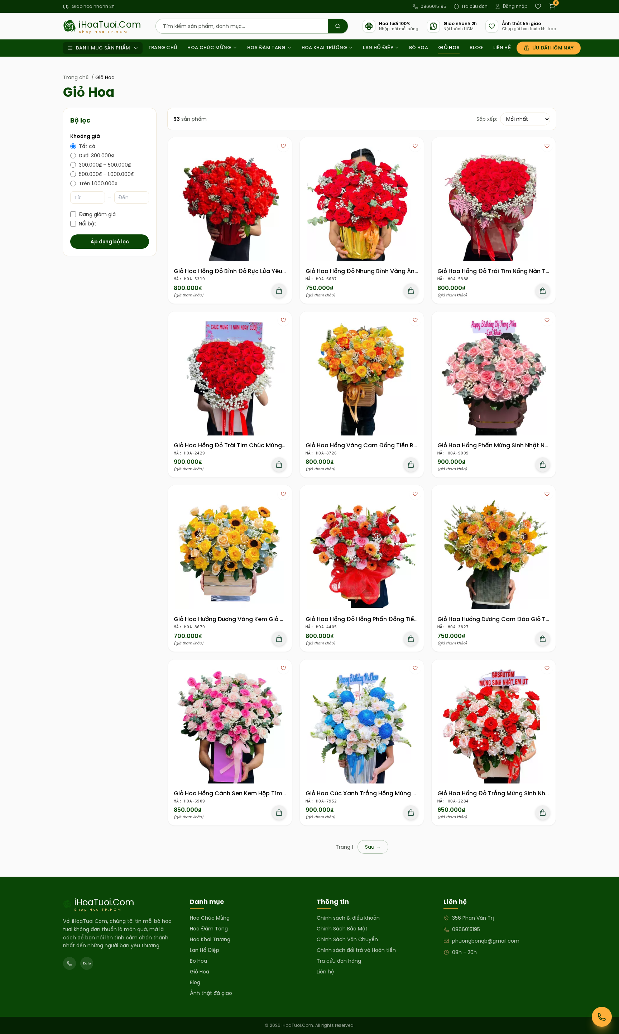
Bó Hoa (418, 47)
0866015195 (433, 6)
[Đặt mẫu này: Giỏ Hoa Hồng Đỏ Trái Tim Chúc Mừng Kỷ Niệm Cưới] (279, 464)
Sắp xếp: (486, 119)
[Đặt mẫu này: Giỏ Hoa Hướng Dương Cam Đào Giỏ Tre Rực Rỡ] (543, 639)
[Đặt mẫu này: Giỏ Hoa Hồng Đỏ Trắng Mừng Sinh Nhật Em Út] (543, 812)
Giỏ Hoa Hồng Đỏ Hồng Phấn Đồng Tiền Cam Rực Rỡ (380, 619)
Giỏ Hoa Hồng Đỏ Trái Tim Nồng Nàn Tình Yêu (502, 271)
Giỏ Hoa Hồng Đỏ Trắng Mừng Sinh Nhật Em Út (503, 793)
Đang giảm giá (97, 214)
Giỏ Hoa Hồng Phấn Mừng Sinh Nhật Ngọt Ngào (504, 445)
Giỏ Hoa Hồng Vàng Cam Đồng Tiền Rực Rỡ (367, 445)
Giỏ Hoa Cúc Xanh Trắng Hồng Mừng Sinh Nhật (373, 793)
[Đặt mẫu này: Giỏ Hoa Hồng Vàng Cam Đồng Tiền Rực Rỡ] (411, 464)
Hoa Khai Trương (324, 47)
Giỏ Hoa (449, 47)
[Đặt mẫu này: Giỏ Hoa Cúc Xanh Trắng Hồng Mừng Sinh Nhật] (411, 812)
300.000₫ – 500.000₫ (105, 164)
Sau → (373, 846)
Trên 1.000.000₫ (98, 183)
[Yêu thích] (283, 146)
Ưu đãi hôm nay (553, 47)
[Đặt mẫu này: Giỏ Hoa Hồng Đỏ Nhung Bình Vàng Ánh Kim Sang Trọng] (411, 290)
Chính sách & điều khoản (348, 917)
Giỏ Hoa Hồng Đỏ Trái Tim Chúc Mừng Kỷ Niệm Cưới (247, 445)
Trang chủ (163, 47)
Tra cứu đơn (474, 6)
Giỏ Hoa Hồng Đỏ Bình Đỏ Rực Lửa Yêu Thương (239, 271)
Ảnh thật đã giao (211, 993)
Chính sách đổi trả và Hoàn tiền (356, 950)
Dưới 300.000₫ (96, 155)
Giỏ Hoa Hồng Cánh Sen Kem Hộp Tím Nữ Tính (239, 793)
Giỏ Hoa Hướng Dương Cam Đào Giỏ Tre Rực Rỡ (504, 619)
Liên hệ (502, 47)
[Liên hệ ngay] (602, 1017)
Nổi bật (87, 223)
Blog (476, 47)
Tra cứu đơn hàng (339, 960)
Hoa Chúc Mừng (209, 47)
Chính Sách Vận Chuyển (347, 939)
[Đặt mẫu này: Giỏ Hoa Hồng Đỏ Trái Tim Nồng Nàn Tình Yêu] (543, 290)
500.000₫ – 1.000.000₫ (106, 174)
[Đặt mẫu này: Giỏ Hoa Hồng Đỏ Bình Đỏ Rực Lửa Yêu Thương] (279, 290)
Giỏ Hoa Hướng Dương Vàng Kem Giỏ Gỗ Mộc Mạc (245, 619)
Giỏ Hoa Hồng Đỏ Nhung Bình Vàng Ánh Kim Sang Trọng (385, 271)
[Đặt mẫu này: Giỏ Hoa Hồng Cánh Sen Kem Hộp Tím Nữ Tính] (279, 812)
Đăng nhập (515, 6)
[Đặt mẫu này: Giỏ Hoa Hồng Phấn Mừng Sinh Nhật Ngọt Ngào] (543, 464)
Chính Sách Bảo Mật (342, 928)
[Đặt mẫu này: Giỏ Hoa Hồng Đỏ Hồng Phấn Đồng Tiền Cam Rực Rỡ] (411, 639)
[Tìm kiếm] (338, 26)
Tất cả (87, 146)
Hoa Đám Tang (266, 47)
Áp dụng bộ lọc (110, 241)
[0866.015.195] (69, 963)
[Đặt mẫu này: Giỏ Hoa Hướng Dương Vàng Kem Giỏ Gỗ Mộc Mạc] (279, 639)
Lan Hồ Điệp (378, 47)
